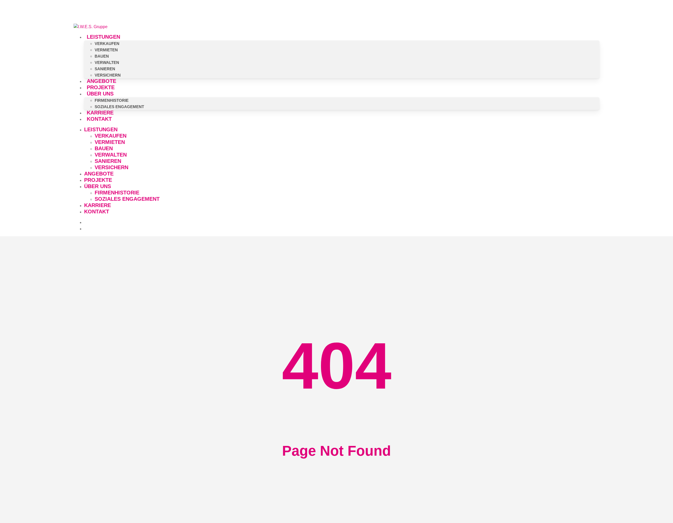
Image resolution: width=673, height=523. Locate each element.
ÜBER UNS (97, 186)
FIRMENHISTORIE (117, 192)
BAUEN (104, 148)
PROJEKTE (98, 180)
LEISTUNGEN (101, 129)
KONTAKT (96, 211)
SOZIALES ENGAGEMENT (127, 199)
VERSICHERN (111, 167)
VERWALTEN (111, 155)
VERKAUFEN (110, 136)
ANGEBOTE (99, 174)
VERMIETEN (110, 142)
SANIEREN (108, 161)
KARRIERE (97, 205)
